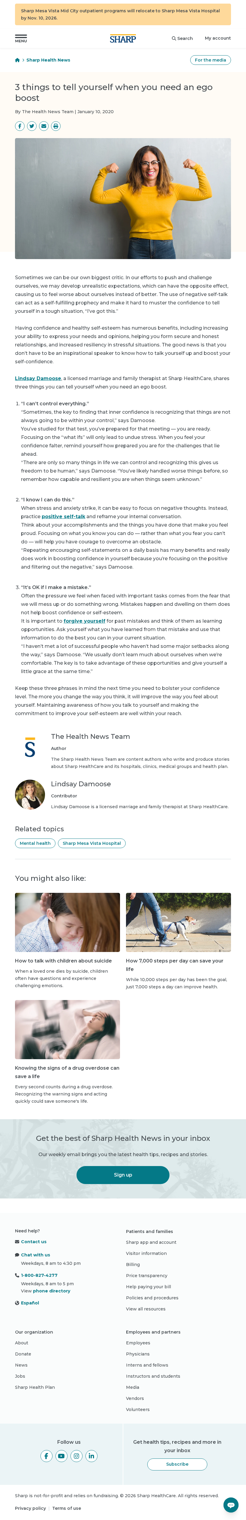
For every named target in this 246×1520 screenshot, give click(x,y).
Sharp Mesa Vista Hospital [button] (92, 843)
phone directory (51, 1291)
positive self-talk (63, 516)
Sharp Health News (48, 60)
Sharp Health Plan (35, 1387)
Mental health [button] (35, 843)
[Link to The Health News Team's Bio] (30, 751)
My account (218, 38)
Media (132, 1387)
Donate (23, 1354)
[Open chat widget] (231, 1504)
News (21, 1365)
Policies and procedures (152, 1298)
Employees (138, 1343)
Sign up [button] (123, 1175)
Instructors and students (153, 1376)
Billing (133, 1264)
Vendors (135, 1398)
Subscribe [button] (177, 1464)
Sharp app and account (151, 1242)
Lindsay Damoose (38, 378)
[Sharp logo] (123, 38)
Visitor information (146, 1253)
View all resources (146, 1309)
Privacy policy (30, 1508)
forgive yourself (84, 621)
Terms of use (66, 1508)
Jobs (20, 1376)
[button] (21, 38)
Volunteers (138, 1409)
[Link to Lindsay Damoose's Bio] (30, 795)
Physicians (138, 1354)
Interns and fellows (147, 1365)
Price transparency (146, 1275)
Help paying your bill (148, 1286)
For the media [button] (210, 60)
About (21, 1343)
